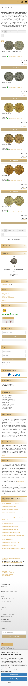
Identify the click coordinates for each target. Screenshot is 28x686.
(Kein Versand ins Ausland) (16, 56)
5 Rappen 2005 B (6, 206)
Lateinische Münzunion (7, 574)
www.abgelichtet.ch (6, 621)
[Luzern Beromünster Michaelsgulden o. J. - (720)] (14, 261)
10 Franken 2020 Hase (7, 539)
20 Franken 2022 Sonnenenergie (10, 509)
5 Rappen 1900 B (6, 82)
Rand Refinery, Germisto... (8, 297)
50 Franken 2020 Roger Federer (10, 554)
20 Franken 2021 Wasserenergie (10, 526)
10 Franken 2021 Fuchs (7, 523)
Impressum (4, 586)
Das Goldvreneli (6, 571)
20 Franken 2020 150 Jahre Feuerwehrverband (13, 548)
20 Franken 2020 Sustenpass (9, 545)
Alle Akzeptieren (14, 674)
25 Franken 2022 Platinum (8, 512)
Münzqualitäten (6, 575)
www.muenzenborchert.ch (8, 616)
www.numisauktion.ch (7, 612)
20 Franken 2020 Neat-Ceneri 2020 (10, 542)
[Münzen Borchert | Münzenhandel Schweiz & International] (3, 2)
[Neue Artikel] (25, 246)
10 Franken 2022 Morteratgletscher (10, 503)
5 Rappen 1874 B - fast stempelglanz (11, 51)
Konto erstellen (6, 362)
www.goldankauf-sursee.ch (8, 614)
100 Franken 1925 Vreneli (8, 572)
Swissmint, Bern (6, 299)
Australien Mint (5, 293)
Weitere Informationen (14, 683)
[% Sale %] (25, 253)
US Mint (4, 300)
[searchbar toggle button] (18, 2)
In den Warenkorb (14, 67)
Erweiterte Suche (14, 340)
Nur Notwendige (14, 679)
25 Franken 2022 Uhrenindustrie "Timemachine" (13, 515)
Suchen (14, 336)
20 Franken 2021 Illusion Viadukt (10, 529)
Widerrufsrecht (5, 593)
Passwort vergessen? (7, 364)
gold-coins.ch (5, 294)
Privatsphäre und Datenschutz (8, 598)
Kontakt (4, 589)
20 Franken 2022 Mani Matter (9, 506)
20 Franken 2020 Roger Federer (10, 551)
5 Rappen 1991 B (6, 144)
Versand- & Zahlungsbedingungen (9, 591)
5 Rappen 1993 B (6, 175)
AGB (3, 596)
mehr (19, 436)
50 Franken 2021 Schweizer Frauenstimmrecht (13, 535)
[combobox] (12, 32)
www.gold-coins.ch (6, 609)
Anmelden (14, 359)
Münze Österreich (6, 296)
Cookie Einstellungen (6, 601)
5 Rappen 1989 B (6, 113)
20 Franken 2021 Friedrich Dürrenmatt (11, 532)
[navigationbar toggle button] (26, 2)
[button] (2, 32)
